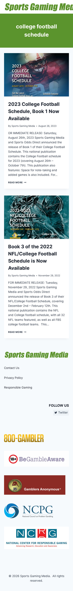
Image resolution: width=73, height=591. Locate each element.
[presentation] (36, 74)
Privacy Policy (13, 377)
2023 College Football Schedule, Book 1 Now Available (34, 111)
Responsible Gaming (18, 387)
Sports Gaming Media (23, 126)
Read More (17, 182)
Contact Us (11, 368)
